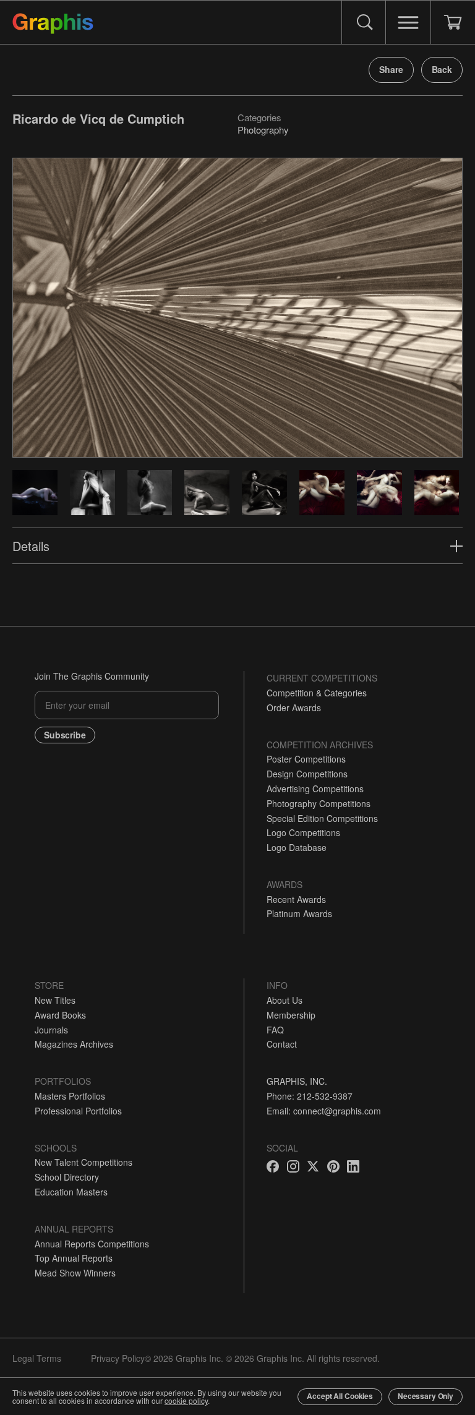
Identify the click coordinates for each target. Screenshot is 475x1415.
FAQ (275, 1030)
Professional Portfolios (78, 1111)
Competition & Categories (317, 692)
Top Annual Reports (74, 1258)
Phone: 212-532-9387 (310, 1096)
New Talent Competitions (83, 1162)
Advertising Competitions (315, 788)
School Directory (67, 1177)
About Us (284, 1000)
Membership (291, 1015)
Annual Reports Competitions (92, 1244)
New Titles (55, 1000)
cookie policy (186, 1400)
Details (30, 546)
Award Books (60, 1015)
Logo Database (297, 847)
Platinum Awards (299, 913)
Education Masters (71, 1192)
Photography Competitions (318, 803)
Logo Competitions (303, 832)
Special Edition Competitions (322, 818)
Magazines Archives (74, 1044)
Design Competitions (307, 773)
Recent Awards (296, 899)
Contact (282, 1044)
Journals (51, 1030)
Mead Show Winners (75, 1273)
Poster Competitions (306, 759)
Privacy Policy (118, 1358)
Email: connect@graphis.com (324, 1111)
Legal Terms (36, 1358)
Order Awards (294, 707)
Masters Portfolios (70, 1096)
